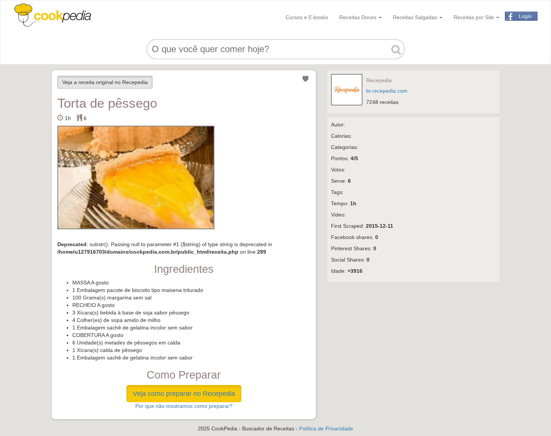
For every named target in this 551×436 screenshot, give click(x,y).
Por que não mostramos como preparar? (183, 406)
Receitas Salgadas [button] (416, 17)
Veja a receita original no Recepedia (105, 82)
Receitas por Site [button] (475, 17)
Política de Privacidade (326, 428)
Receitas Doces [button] (358, 17)
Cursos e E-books (307, 17)
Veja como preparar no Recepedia (184, 393)
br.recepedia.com (386, 91)
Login (525, 16)
